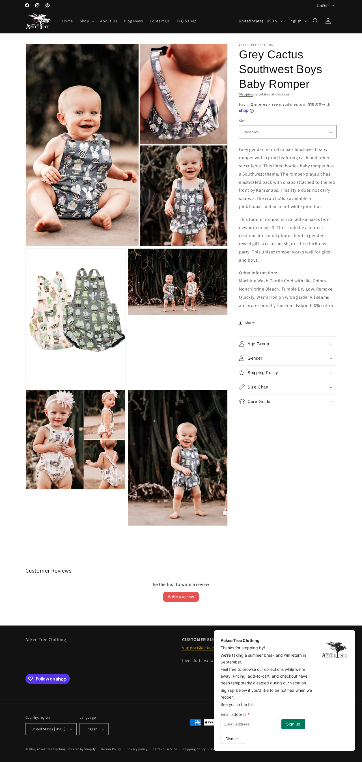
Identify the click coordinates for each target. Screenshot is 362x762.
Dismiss (232, 738)
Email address (235, 714)
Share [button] (250, 322)
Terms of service (165, 749)
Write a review (181, 597)
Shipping (246, 94)
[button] (86, 21)
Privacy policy (137, 749)
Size (242, 120)
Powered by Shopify (81, 749)
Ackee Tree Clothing (51, 749)
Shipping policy (194, 749)
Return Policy (111, 749)
